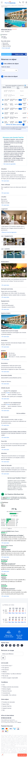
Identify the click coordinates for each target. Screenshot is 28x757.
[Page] (2, 645)
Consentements (6, 693)
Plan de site (5, 675)
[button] (14, 217)
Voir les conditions (20, 413)
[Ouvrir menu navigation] (1, 2)
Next (24, 218)
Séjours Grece (14, 5)
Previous (3, 218)
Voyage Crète (20, 5)
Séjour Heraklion (4, 6)
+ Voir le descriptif (5, 48)
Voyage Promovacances (5, 5)
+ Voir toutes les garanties (9, 164)
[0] (23, 2)
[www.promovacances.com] (10, 2)
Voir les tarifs (22, 755)
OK (3, 658)
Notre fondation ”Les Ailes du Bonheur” (11, 673)
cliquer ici (10, 528)
